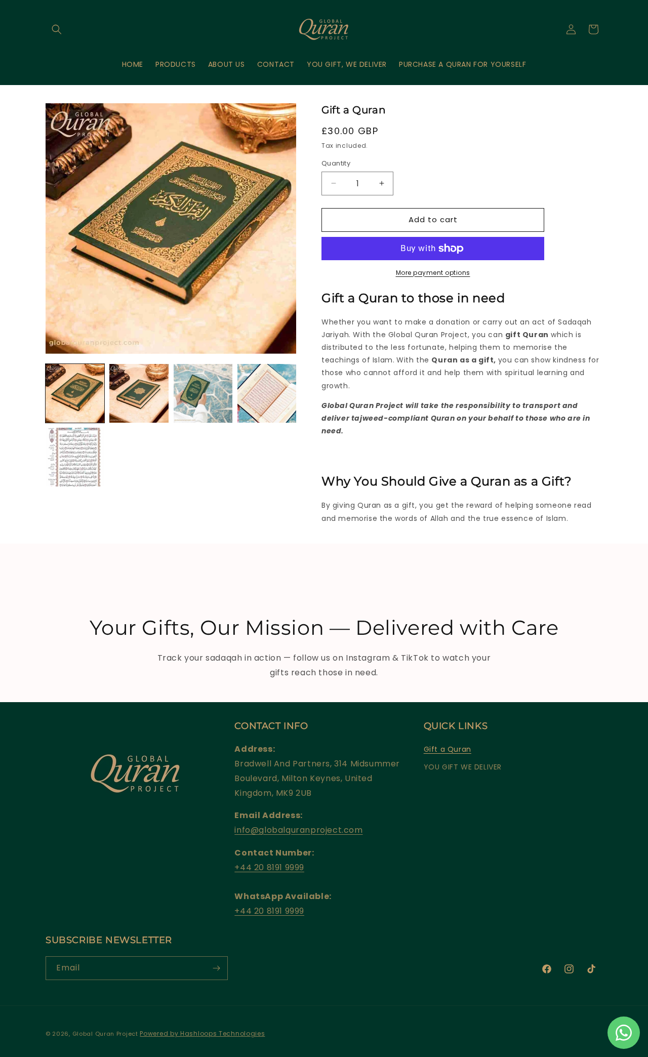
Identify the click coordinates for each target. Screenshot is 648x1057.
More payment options (433, 272)
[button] (57, 29)
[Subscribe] (216, 968)
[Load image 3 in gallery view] (203, 393)
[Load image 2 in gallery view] (138, 393)
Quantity (335, 163)
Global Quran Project (105, 1034)
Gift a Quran (447, 750)
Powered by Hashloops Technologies (202, 1033)
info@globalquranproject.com (298, 830)
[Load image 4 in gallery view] (266, 393)
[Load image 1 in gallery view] (75, 393)
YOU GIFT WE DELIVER (463, 767)
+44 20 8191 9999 (269, 867)
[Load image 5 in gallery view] (75, 457)
